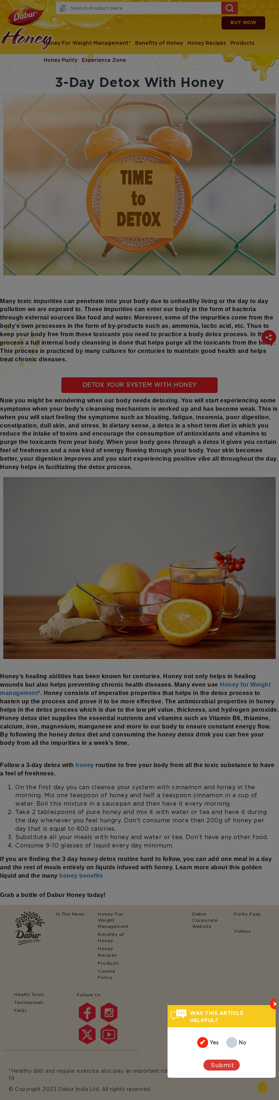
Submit (222, 1065)
